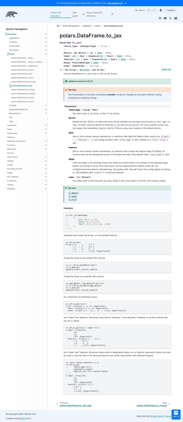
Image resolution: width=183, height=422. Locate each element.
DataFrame (11, 34)
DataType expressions (16, 141)
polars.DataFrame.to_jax (21, 86)
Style (11, 121)
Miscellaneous (15, 113)
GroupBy (12, 105)
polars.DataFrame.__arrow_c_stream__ (27, 62)
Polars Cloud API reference (94, 14)
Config (10, 165)
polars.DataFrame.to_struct (22, 97)
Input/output (12, 157)
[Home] (58, 26)
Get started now (115, 3)
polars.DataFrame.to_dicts (22, 78)
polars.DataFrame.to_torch (22, 101)
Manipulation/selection (18, 109)
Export (12, 54)
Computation (14, 46)
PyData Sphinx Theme (160, 416)
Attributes (13, 42)
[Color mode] (160, 10)
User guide (75, 14)
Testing (10, 185)
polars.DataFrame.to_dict (21, 74)
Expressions (12, 133)
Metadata (11, 189)
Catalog (10, 161)
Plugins (10, 173)
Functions (11, 145)
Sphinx (23, 418)
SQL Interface (12, 177)
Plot (10, 117)
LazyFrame (11, 125)
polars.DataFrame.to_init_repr (23, 82)
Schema (10, 153)
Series (9, 129)
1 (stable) (170, 10)
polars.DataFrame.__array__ (22, 58)
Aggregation (14, 38)
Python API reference (56, 14)
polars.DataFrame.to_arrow (22, 70)
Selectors (11, 137)
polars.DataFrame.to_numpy (23, 90)
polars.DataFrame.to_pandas (23, 94)
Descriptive (13, 50)
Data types (11, 149)
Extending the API (14, 169)
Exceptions (11, 181)
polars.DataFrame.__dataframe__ (24, 66)
